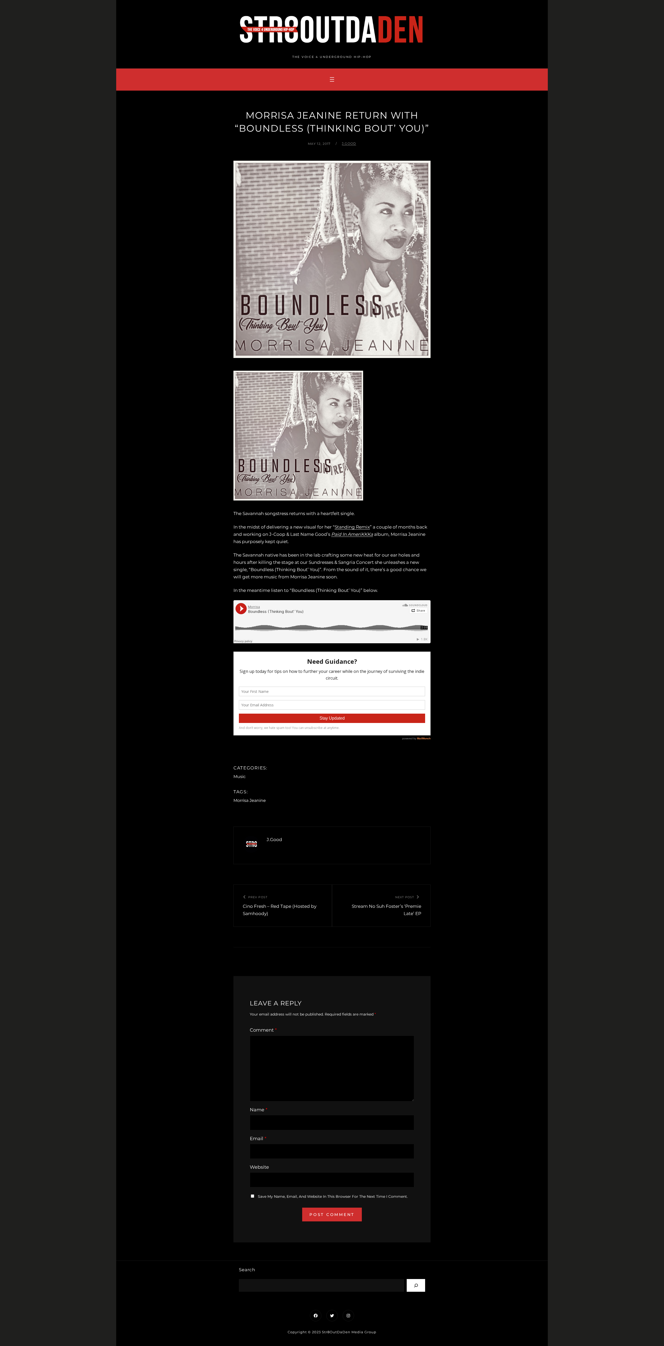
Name (258, 1110)
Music (239, 776)
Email (258, 1138)
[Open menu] (332, 79)
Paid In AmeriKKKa (352, 534)
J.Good (349, 143)
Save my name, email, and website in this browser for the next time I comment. (333, 1196)
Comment (263, 1030)
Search (247, 1269)
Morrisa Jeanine (249, 800)
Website (259, 1167)
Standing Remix (352, 527)
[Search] (416, 1285)
